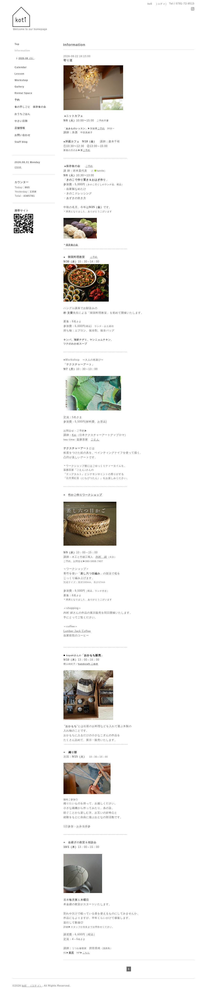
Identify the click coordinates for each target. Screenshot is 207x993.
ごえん (95, 439)
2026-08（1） (26, 58)
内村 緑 (101, 556)
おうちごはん (22, 113)
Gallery (19, 86)
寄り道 (68, 60)
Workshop (21, 80)
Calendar (21, 67)
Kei (74, 434)
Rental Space (23, 93)
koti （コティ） (32, 985)
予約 (17, 99)
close (18, 167)
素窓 (71, 952)
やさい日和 (21, 121)
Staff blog (21, 142)
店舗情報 (20, 128)
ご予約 (101, 128)
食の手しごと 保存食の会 (30, 106)
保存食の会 (72, 245)
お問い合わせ (22, 135)
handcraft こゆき (88, 664)
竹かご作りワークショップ (85, 494)
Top (17, 44)
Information (22, 50)
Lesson (19, 73)
